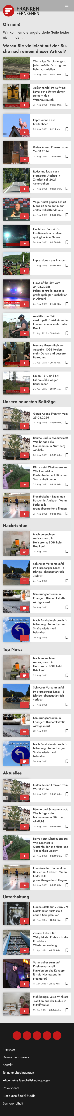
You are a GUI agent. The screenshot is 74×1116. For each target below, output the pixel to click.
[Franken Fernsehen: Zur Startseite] (21, 11)
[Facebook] (17, 1035)
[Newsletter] (57, 1035)
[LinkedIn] (47, 1035)
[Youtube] (37, 1035)
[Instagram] (27, 1035)
